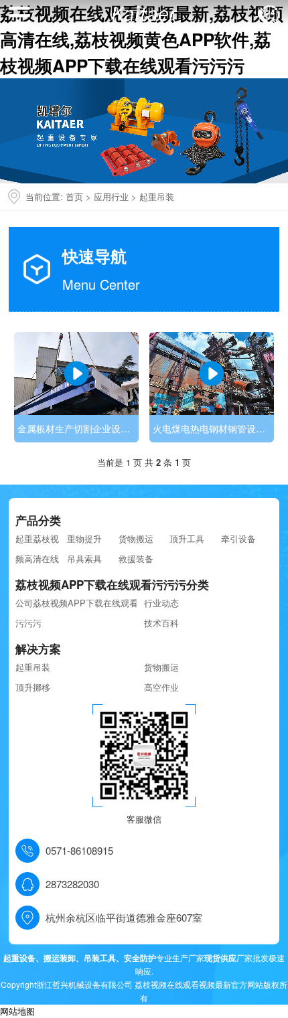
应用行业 (111, 196)
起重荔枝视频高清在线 (37, 548)
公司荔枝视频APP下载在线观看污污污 (76, 612)
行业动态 (161, 602)
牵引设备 (238, 538)
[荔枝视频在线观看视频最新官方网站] (144, 13)
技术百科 (161, 622)
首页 (74, 196)
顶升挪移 (32, 687)
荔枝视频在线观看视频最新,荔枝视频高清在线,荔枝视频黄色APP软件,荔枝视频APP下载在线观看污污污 (141, 39)
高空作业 (161, 687)
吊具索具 (84, 558)
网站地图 (17, 1011)
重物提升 (84, 538)
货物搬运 (136, 538)
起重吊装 (156, 196)
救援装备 (136, 558)
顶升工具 (186, 538)
